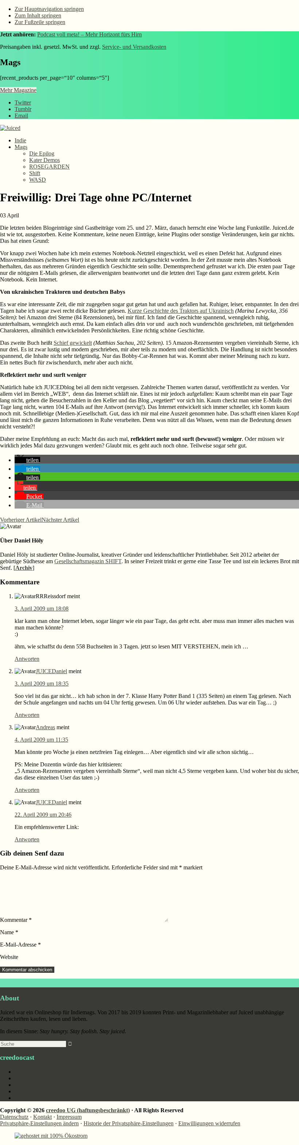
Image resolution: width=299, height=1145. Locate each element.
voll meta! (26, 1098)
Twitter (23, 102)
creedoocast (28, 1072)
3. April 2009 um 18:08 (42, 608)
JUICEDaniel (51, 671)
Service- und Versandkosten (134, 47)
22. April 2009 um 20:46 (43, 815)
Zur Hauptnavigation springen (49, 9)
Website (9, 957)
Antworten (27, 659)
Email (21, 115)
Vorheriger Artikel (21, 520)
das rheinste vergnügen (41, 1078)
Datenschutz (14, 1117)
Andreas (45, 727)
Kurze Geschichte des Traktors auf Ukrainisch (181, 311)
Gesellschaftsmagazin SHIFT (87, 561)
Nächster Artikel (60, 520)
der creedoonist (32, 1091)
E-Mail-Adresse (20, 944)
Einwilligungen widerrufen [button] (209, 1123)
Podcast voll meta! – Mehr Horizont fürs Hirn (89, 34)
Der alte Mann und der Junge (48, 1085)
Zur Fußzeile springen (40, 22)
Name (9, 932)
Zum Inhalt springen (38, 15)
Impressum (69, 1117)
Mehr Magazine (18, 90)
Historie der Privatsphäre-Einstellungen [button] (129, 1123)
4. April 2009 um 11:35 (41, 740)
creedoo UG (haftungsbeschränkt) (88, 1110)
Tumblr (23, 109)
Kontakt (42, 1117)
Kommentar (16, 920)
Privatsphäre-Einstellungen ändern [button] (39, 1123)
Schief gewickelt (73, 343)
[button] (27, 460)
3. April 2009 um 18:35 (42, 683)
